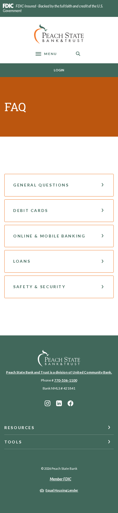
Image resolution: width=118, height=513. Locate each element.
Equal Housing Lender (62, 490)
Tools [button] (13, 441)
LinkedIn (59, 403)
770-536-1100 (65, 380)
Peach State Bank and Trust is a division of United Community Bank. (59, 372)
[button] (59, 185)
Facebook (70, 403)
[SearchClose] (78, 53)
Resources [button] (19, 427)
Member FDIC (60, 479)
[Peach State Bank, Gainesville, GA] (59, 34)
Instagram (47, 403)
